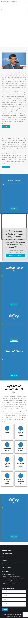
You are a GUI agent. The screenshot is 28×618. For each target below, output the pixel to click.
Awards (5, 557)
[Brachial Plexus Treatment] (9, 2)
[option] (14, 193)
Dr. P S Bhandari (7, 553)
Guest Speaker (7, 567)
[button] (3, 193)
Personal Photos (8, 564)
